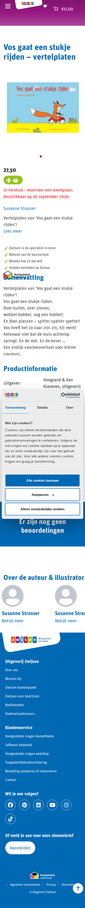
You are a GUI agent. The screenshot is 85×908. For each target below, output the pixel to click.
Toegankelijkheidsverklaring (26, 762)
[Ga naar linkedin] (38, 805)
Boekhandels (14, 704)
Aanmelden (20, 848)
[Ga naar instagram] (66, 805)
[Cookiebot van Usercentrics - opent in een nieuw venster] (61, 395)
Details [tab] (42, 407)
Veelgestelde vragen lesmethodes (29, 736)
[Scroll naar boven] (78, 888)
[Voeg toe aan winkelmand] (13, 180)
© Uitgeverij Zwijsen (42, 892)
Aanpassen (40, 494)
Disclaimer (68, 885)
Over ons (11, 670)
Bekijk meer (13, 620)
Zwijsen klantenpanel (20, 687)
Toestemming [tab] (15, 407)
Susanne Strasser (19, 208)
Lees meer (12, 231)
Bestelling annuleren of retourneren (31, 771)
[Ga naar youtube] (52, 805)
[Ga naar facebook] (10, 805)
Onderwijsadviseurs (20, 713)
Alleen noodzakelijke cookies (42, 509)
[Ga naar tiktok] (10, 819)
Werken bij (13, 678)
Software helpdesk (18, 744)
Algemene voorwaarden (25, 885)
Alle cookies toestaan (42, 480)
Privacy (51, 885)
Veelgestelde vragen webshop (27, 753)
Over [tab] (69, 407)
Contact (10, 779)
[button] (40, 156)
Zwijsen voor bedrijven (22, 696)
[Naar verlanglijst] (45, 5)
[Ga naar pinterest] (24, 805)
